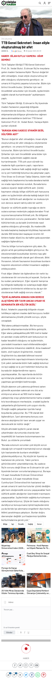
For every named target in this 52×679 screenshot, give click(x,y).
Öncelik (21, 524)
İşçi (12, 524)
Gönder (9, 632)
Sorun (39, 524)
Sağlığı (30, 524)
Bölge (5, 524)
